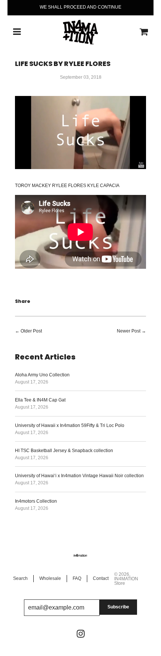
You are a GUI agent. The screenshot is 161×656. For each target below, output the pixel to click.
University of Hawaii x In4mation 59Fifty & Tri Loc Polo (69, 425)
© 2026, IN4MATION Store (126, 579)
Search (20, 578)
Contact (101, 578)
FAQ (77, 578)
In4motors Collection (36, 501)
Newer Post (128, 331)
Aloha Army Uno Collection (42, 374)
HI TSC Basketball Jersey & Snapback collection (64, 450)
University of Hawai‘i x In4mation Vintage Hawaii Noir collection (79, 475)
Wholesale (50, 578)
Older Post (31, 331)
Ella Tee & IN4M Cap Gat (40, 400)
